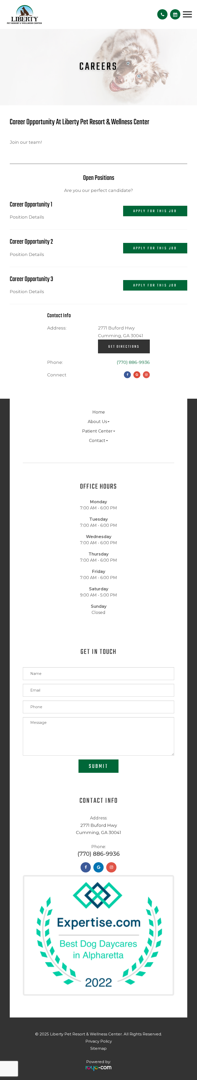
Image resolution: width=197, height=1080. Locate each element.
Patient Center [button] (97, 431)
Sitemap (98, 1048)
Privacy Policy (98, 1041)
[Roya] (98, 1066)
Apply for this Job (155, 211)
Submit (98, 766)
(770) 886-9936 (133, 362)
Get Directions (124, 347)
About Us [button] (97, 421)
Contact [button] (97, 440)
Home (98, 412)
